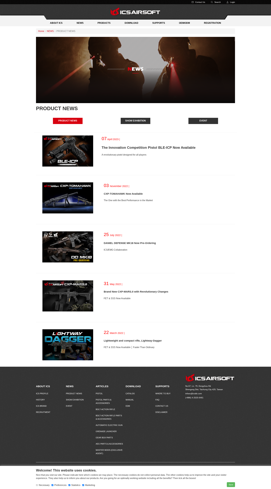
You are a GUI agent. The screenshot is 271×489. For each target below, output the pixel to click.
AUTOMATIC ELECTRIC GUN (109, 425)
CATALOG (130, 393)
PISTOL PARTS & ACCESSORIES (103, 401)
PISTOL (99, 393)
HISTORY (40, 400)
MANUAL (130, 400)
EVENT (203, 120)
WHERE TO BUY (163, 393)
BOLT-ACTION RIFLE (105, 409)
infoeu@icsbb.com (193, 393)
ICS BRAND (41, 406)
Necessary (44, 485)
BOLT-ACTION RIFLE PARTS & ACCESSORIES (109, 417)
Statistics (75, 485)
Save (231, 484)
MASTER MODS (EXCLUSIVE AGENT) (109, 452)
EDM (128, 406)
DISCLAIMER (161, 412)
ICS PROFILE (42, 393)
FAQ (157, 400)
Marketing (90, 485)
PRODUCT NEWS (67, 120)
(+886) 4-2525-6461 (194, 397)
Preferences (60, 485)
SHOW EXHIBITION (135, 120)
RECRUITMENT (43, 412)
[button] (230, 2)
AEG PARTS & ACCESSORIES (109, 444)
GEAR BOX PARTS (104, 437)
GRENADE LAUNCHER (106, 431)
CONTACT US (161, 406)
